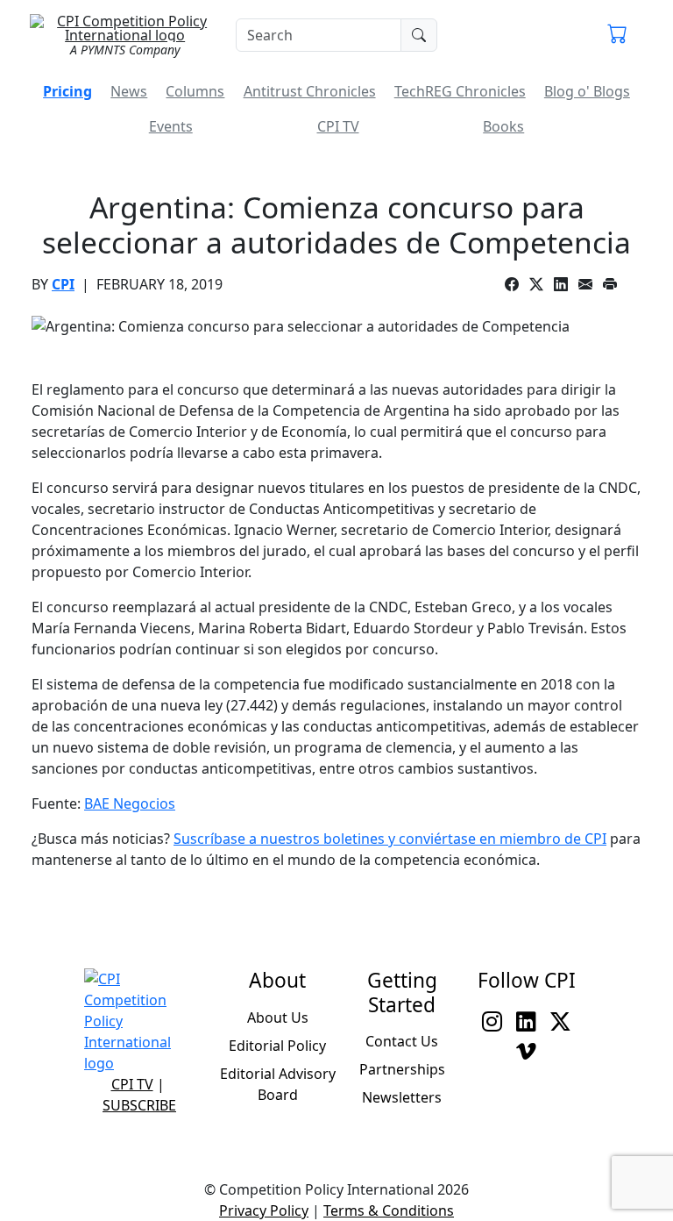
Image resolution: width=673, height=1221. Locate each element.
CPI (63, 284)
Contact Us (401, 1041)
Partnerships (402, 1069)
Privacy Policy (263, 1210)
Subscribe (139, 1105)
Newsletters (402, 1097)
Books (503, 126)
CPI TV (338, 126)
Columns (195, 91)
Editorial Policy (277, 1045)
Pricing (67, 91)
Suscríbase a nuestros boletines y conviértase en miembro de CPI (390, 838)
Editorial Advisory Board (278, 1084)
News (128, 91)
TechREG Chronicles (460, 91)
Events (171, 126)
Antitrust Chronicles (310, 91)
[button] (617, 35)
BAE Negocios (129, 803)
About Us (277, 1017)
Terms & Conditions (388, 1210)
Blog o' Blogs (587, 91)
